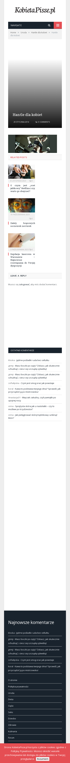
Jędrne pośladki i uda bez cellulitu (32, 360)
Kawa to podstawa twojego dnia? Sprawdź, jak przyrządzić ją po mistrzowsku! (34, 390)
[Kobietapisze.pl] (35, 10)
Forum (11, 737)
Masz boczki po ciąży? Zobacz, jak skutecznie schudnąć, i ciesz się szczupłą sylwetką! (34, 367)
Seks (10, 712)
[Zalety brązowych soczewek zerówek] (21, 207)
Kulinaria (12, 731)
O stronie (12, 680)
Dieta (10, 699)
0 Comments (44, 122)
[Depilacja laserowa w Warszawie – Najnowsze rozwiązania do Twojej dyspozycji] (21, 242)
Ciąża (10, 705)
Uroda (11, 693)
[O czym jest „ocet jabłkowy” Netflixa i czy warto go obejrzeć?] (21, 173)
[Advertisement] (35, 86)
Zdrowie (12, 724)
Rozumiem (42, 758)
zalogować (24, 284)
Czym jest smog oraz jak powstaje (37, 383)
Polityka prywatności (18, 686)
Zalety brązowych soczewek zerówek (22, 224)
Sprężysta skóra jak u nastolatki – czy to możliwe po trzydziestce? (31, 408)
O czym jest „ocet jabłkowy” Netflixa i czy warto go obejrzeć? (22, 188)
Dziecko (12, 718)
